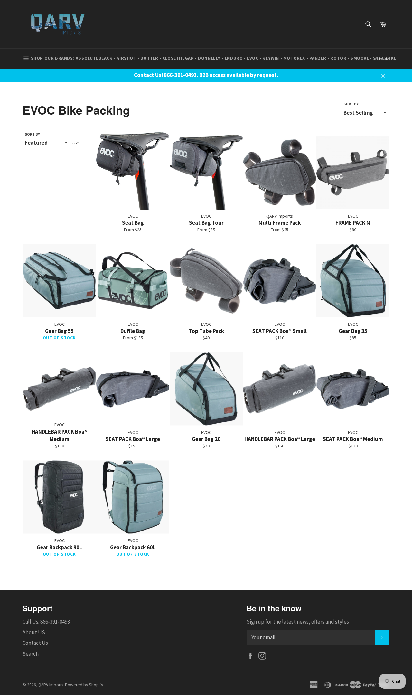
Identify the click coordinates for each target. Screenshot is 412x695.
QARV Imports (50, 685)
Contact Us (35, 642)
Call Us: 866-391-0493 (46, 621)
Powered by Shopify (84, 685)
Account (382, 58)
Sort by (351, 103)
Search (31, 653)
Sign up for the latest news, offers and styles (298, 621)
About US (34, 632)
